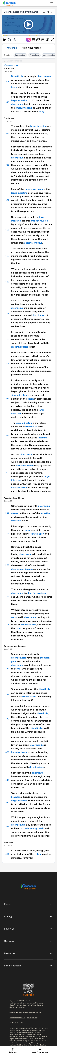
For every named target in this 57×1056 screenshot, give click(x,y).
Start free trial (28, 548)
